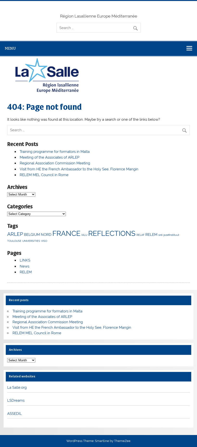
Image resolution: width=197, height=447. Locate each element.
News (24, 266)
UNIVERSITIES (31, 240)
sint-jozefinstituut (168, 234)
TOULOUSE (14, 240)
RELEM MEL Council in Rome (44, 175)
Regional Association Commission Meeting (55, 163)
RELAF (140, 234)
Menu (10, 48)
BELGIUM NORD (37, 234)
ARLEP (15, 234)
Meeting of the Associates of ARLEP (49, 157)
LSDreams (16, 400)
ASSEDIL (14, 413)
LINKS (25, 260)
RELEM (151, 234)
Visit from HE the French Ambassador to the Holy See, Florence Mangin (79, 169)
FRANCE (66, 233)
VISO (44, 240)
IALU (84, 234)
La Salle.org (17, 387)
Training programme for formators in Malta (55, 151)
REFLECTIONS (111, 233)
